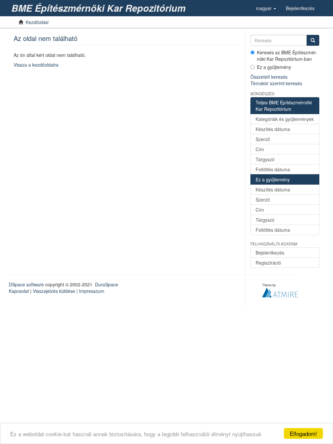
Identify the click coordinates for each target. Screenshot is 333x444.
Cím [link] (260, 149)
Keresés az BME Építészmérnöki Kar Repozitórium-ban (287, 55)
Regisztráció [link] (268, 262)
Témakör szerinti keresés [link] (276, 83)
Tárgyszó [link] (265, 159)
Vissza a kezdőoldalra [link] (36, 64)
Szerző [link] (263, 139)
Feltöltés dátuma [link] (273, 169)
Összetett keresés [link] (268, 76)
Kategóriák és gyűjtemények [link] (285, 119)
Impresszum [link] (91, 291)
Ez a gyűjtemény (274, 67)
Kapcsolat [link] (19, 291)
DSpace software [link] (26, 284)
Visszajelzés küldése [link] (54, 291)
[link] (100, 8)
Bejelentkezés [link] (270, 252)
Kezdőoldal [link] (37, 22)
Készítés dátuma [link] (273, 129)
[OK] (312, 40)
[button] (266, 8)
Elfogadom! (303, 433)
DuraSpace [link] (106, 284)
